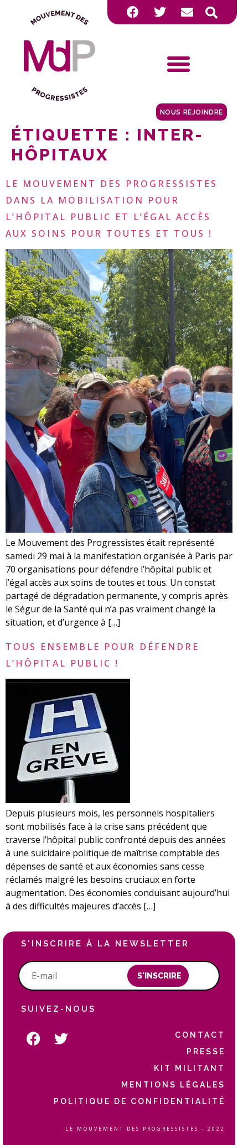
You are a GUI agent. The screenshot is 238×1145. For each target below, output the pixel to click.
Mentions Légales (173, 1084)
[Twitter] (160, 12)
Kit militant (189, 1068)
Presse (206, 1051)
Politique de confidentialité (139, 1101)
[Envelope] (187, 12)
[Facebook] (133, 12)
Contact (200, 1034)
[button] (211, 13)
